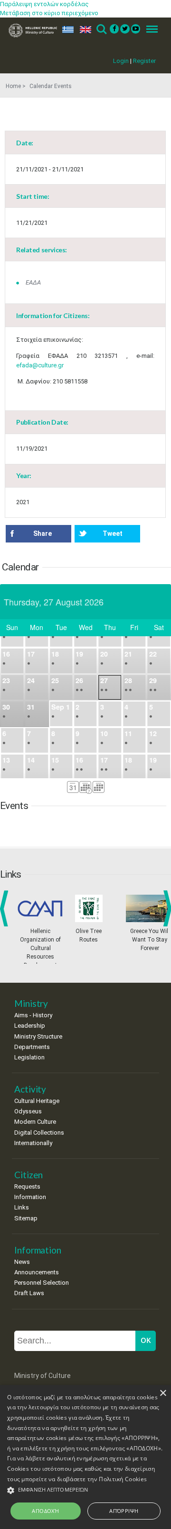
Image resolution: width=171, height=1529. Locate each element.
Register (144, 60)
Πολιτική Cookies (123, 1479)
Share (42, 533)
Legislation (29, 1057)
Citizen (28, 1174)
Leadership (29, 1025)
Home (13, 86)
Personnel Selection (41, 1282)
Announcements (36, 1272)
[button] (85, 1490)
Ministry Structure (38, 1036)
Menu (149, 29)
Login (121, 60)
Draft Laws (29, 1293)
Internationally (33, 1143)
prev (6, 908)
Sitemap (26, 1218)
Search (101, 29)
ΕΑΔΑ (33, 282)
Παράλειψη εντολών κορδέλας (44, 4)
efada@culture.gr (40, 365)
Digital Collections (39, 1132)
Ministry (31, 1003)
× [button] (162, 1393)
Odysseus (28, 1111)
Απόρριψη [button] (123, 1510)
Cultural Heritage (36, 1100)
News (22, 1261)
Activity (30, 1089)
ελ (66, 29)
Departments (32, 1046)
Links (21, 1207)
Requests (27, 1186)
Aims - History (33, 1015)
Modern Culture (35, 1121)
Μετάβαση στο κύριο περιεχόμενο (49, 13)
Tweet (113, 533)
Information (30, 1196)
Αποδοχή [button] (45, 1510)
